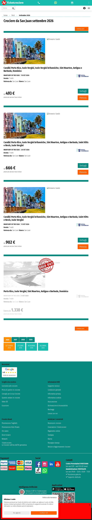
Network (4, 439)
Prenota (83, 97)
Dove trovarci (6, 435)
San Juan (15, 81)
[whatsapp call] (55, 2)
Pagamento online (54, 431)
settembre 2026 (9, 347)
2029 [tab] (30, 340)
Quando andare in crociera (11, 398)
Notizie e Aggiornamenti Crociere (59, 447)
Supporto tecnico (54, 386)
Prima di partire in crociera (11, 390)
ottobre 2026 (20, 347)
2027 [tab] (15, 340)
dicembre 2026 (43, 347)
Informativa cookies (54, 398)
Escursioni (5, 406)
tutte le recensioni (9, 375)
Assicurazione (52, 402)
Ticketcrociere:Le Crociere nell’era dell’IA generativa (14, 444)
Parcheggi (51, 409)
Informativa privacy (54, 394)
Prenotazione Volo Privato (10, 427)
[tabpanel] (46, 347)
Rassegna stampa (53, 443)
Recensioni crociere (54, 423)
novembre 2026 (31, 347)
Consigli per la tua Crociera (11, 394)
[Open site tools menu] (89, 2)
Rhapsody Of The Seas (12, 75)
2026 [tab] (7, 340)
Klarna (50, 439)
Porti (13, 15)
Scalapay (51, 435)
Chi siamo (5, 431)
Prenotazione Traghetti (9, 423)
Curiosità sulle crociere (9, 386)
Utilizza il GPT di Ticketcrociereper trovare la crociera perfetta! (36, 492)
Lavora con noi (53, 413)
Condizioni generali (54, 390)
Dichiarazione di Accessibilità (58, 406)
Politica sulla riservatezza (50, 498)
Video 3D (5, 402)
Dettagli (83, 91)
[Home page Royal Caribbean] (83, 75)
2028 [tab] (23, 340)
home (5, 15)
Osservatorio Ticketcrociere (57, 427)
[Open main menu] (89, 8)
